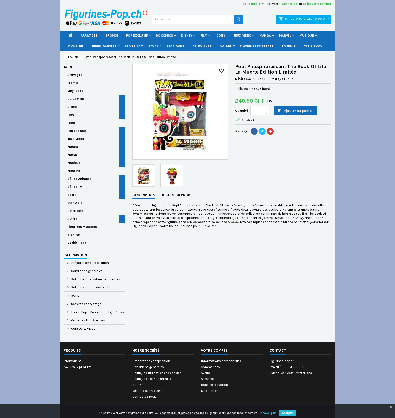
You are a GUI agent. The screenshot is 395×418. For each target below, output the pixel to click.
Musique (306, 35)
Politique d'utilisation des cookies (95, 279)
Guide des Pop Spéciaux (88, 320)
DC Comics (164, 35)
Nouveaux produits (78, 367)
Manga (265, 35)
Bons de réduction (214, 385)
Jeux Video (242, 35)
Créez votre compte (317, 3)
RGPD (75, 296)
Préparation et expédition (89, 263)
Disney (186, 35)
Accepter (287, 413)
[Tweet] (262, 131)
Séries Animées (104, 46)
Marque (277, 79)
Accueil (71, 67)
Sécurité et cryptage (85, 304)
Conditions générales (86, 271)
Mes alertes (209, 391)
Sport (153, 46)
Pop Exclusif (137, 35)
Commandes (210, 367)
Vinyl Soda (313, 46)
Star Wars (175, 46)
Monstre (75, 46)
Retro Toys (201, 46)
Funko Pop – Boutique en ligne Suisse (97, 312)
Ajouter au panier (294, 110)
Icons (220, 35)
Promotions (73, 361)
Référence (243, 79)
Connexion (289, 3)
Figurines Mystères (256, 46)
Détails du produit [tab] (178, 195)
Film (203, 35)
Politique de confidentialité (90, 287)
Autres (226, 46)
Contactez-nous (82, 329)
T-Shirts (289, 46)
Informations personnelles (221, 361)
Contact (278, 350)
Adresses (208, 379)
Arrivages (89, 35)
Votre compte (214, 350)
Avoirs (205, 373)
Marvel (285, 35)
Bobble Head (76, 243)
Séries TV (132, 46)
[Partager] (254, 131)
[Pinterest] (270, 131)
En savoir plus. (268, 413)
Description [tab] (143, 195)
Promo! (112, 35)
